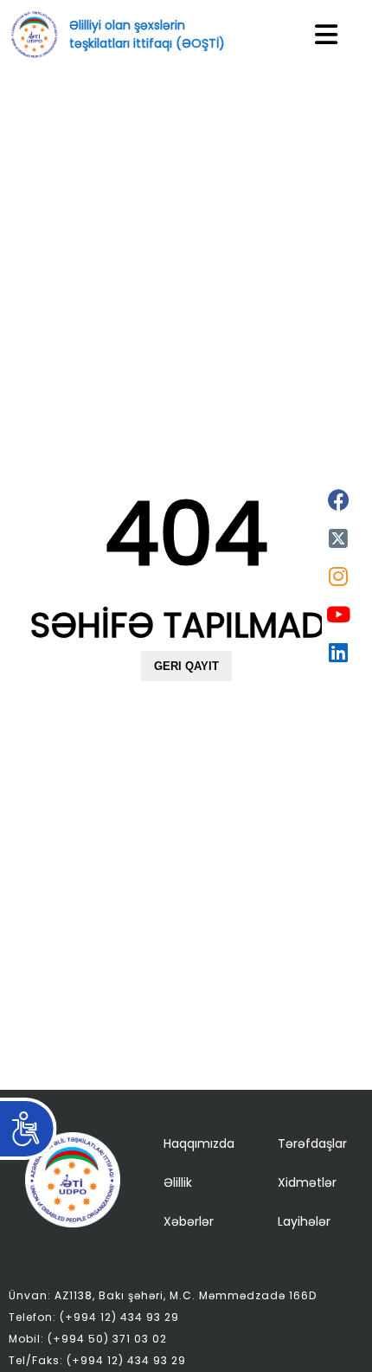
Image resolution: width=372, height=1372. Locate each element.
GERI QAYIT (186, 666)
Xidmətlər (307, 1182)
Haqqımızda (199, 1143)
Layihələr (304, 1221)
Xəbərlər (189, 1221)
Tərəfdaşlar (312, 1143)
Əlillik (178, 1182)
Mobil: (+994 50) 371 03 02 (88, 1338)
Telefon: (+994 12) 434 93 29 (94, 1317)
